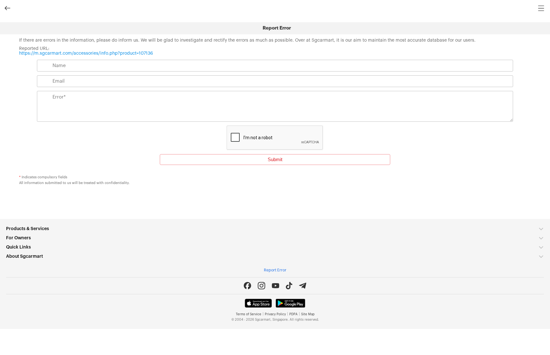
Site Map (307, 314)
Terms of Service (248, 314)
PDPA (293, 314)
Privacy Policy (275, 314)
